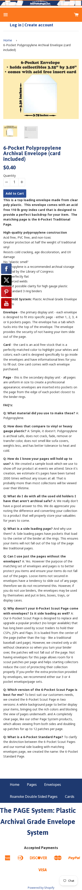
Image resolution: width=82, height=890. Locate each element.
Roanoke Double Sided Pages (34, 796)
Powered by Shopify (41, 888)
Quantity (9, 175)
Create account (38, 25)
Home (7, 40)
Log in (15, 25)
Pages (32, 784)
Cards (69, 796)
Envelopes (52, 784)
